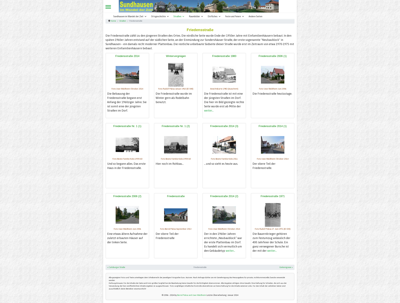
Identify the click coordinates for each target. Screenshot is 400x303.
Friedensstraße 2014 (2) (224, 196)
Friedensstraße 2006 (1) (273, 56)
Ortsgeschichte (158, 16)
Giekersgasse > (286, 267)
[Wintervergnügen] (176, 75)
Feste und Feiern (233, 16)
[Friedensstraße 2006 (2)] (127, 215)
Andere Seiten (255, 16)
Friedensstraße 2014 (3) (224, 126)
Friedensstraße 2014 (127, 56)
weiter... (208, 110)
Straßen (177, 16)
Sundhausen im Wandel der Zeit (128, 16)
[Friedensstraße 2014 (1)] (272, 145)
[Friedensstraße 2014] (127, 75)
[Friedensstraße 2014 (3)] (224, 145)
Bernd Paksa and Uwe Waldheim (191, 295)
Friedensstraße (176, 196)
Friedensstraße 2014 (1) (273, 126)
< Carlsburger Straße (116, 267)
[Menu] (108, 7)
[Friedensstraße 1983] (224, 75)
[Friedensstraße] (176, 215)
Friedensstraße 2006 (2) (127, 196)
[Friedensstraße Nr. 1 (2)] (176, 144)
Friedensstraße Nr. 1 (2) (176, 126)
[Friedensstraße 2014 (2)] (224, 215)
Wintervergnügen (176, 56)
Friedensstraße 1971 (273, 196)
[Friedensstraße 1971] (273, 215)
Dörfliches (213, 16)
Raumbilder (194, 16)
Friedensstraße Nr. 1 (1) (127, 126)
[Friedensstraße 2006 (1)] (272, 75)
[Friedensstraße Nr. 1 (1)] (127, 144)
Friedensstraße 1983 (224, 56)
